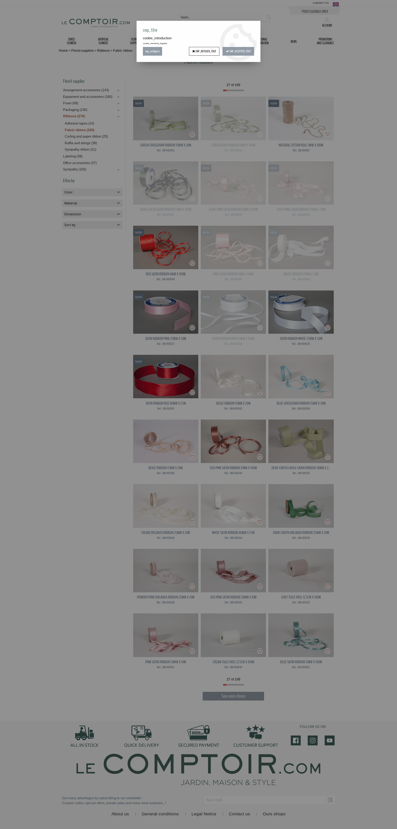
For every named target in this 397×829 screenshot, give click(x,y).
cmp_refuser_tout (205, 51)
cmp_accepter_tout (240, 51)
